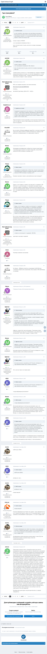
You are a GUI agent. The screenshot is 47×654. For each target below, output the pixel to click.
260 (8, 513)
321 (7, 457)
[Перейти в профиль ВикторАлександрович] (7, 87)
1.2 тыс (7, 174)
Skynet (10, 16)
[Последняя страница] (25, 22)
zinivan (7, 547)
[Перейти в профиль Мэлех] (7, 150)
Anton (7, 250)
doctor (7, 447)
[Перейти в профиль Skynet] (3, 17)
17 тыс (7, 317)
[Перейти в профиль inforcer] (7, 506)
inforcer (7, 502)
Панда (7, 163)
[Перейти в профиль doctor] (7, 451)
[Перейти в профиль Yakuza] (7, 290)
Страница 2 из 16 (31, 22)
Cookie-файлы (29, 652)
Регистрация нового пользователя (14, 616)
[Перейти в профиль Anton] (7, 254)
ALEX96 (7, 58)
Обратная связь (21, 652)
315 (7, 37)
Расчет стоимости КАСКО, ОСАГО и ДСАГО (22, 17)
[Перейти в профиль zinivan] (7, 551)
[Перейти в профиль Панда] (7, 168)
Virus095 (7, 127)
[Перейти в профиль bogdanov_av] (7, 109)
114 (7, 138)
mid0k (7, 27)
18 (7, 115)
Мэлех (7, 145)
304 (8, 68)
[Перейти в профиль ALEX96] (7, 62)
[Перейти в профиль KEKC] (7, 383)
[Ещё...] (44, 27)
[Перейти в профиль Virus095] (7, 132)
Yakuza (7, 286)
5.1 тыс (7, 93)
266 (8, 297)
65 (7, 260)
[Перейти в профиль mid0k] (7, 31)
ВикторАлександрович (7, 82)
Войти (33, 616)
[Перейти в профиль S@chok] (7, 311)
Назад (5, 22)
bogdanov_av (7, 105)
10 (7, 389)
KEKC (7, 378)
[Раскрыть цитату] (14, 30)
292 (8, 156)
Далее (22, 22)
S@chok (7, 307)
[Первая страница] (2, 22)
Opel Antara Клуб (7, 2)
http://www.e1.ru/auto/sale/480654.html (21, 86)
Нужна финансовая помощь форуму (23, 8)
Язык (16, 652)
